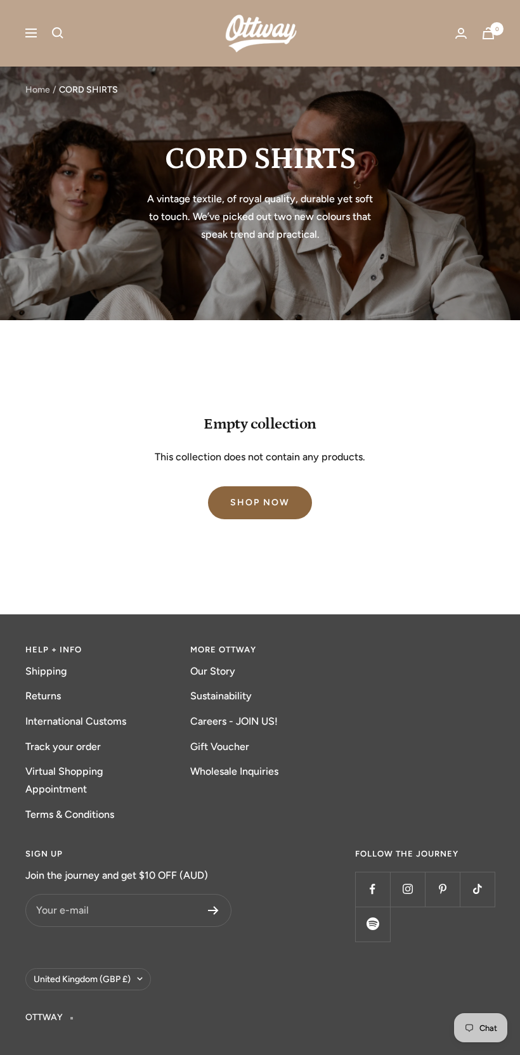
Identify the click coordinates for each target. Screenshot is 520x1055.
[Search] (57, 33)
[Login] (461, 33)
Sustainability (221, 696)
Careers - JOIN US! (234, 721)
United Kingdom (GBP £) (82, 979)
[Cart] (488, 33)
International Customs (75, 721)
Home (37, 89)
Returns (43, 696)
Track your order (63, 747)
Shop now (260, 502)
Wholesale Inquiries (234, 771)
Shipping (46, 671)
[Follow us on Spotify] (372, 924)
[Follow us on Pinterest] (442, 889)
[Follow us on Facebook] (372, 889)
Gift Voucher (219, 747)
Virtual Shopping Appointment (64, 780)
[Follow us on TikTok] (477, 889)
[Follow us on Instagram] (407, 889)
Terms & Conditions (69, 814)
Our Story (212, 671)
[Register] (213, 910)
